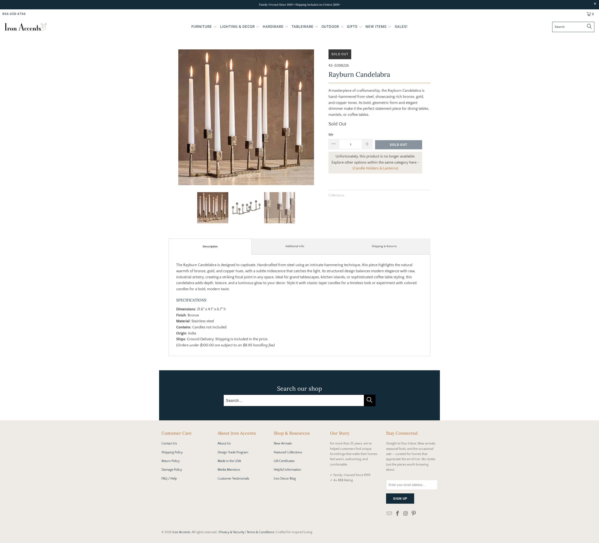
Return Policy (170, 461)
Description (210, 246)
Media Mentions (229, 470)
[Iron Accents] (26, 27)
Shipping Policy (172, 452)
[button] (204, 27)
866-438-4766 (14, 14)
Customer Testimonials (233, 479)
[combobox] (573, 27)
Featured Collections (288, 452)
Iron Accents (181, 532)
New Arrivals (283, 443)
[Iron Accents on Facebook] (397, 514)
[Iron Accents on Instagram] (405, 514)
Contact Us (169, 443)
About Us (224, 443)
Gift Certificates (284, 461)
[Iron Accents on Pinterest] (413, 514)
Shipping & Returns (384, 246)
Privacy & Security (232, 532)
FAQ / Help (169, 479)
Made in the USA (229, 461)
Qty (331, 134)
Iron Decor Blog (285, 479)
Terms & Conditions (260, 532)
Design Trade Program (233, 452)
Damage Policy (171, 470)
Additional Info (294, 246)
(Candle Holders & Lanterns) (375, 168)
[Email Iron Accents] (389, 514)
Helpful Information (287, 470)
